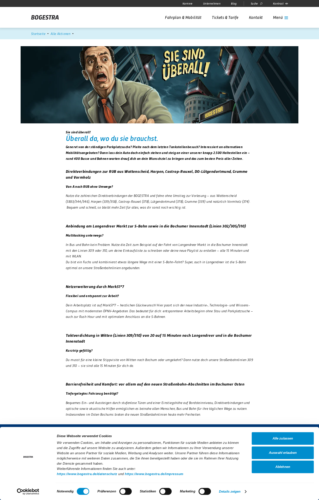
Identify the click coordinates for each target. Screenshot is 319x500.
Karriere (188, 3)
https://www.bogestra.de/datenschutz (87, 474)
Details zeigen (229, 491)
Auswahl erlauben (283, 452)
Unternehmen (211, 3)
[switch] (125, 491)
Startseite (38, 33)
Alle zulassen (283, 438)
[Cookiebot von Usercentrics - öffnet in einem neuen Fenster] (28, 491)
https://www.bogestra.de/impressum (154, 474)
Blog (234, 3)
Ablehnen (282, 467)
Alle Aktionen (60, 33)
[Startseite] (45, 17)
